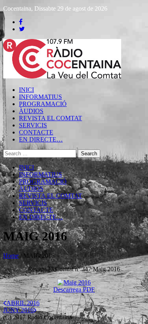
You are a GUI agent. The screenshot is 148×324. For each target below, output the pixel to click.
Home (11, 255)
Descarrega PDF (74, 289)
